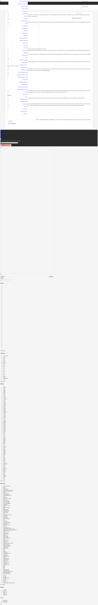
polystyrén (5, 561)
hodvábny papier (6, 510)
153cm (4, 405)
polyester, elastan (6, 559)
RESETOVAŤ (51, 276)
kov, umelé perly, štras (7, 522)
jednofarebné (5, 601)
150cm (4, 404)
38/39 (4, 362)
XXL (4, 376)
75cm (4, 465)
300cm (4, 440)
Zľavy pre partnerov (3, 136)
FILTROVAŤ (2, 276)
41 (3, 367)
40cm (4, 449)
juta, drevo (5, 516)
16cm (4, 410)
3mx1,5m (5, 446)
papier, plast (5, 547)
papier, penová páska (6, 546)
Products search (80, 13)
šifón (4, 566)
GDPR (1, 132)
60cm (4, 459)
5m (3, 456)
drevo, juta (5, 497)
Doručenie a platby (3, 135)
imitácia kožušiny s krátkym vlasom (9, 582)
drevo (4, 496)
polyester (4, 557)
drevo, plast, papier (6, 502)
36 (3, 359)
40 (3, 365)
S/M (4, 371)
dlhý (4, 591)
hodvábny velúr (6, 511)
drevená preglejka (6, 494)
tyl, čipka (4, 575)
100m (4, 391)
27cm (4, 433)
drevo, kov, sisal (6, 500)
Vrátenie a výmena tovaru (4, 131)
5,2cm (4, 452)
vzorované (5, 602)
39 (3, 364)
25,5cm (4, 430)
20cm (4, 423)
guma (4, 508)
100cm (4, 390)
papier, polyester (6, 548)
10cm (4, 393)
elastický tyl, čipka (6, 505)
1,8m (4, 389)
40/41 (4, 366)
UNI (4, 379)
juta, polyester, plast (6, 518)
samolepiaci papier (6, 564)
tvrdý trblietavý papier (7, 573)
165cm (4, 409)
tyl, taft (4, 579)
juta (4, 513)
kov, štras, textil (5, 521)
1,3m (4, 386)
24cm (4, 429)
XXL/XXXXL (5, 378)
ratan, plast (5, 563)
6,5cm (4, 458)
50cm (4, 454)
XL (4, 375)
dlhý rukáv (5, 592)
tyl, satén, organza (6, 577)
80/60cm (4, 468)
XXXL (4, 377)
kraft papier (5, 523)
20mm (4, 424)
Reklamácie (2, 133)
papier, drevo (5, 541)
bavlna (4, 488)
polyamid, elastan (6, 556)
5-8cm (4, 451)
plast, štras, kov (5, 555)
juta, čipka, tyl (5, 515)
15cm (4, 406)
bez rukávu (5, 590)
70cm (4, 464)
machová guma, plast (6, 527)
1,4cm (4, 387)
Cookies (1, 137)
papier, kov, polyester (6, 545)
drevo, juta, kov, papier (7, 498)
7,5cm (4, 461)
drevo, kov (5, 499)
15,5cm (4, 403)
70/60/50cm (5, 463)
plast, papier (5, 552)
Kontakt (1, 134)
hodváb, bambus (6, 509)
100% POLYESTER (6, 486)
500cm (4, 453)
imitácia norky (5, 512)
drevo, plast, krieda (6, 501)
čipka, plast (5, 493)
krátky (4, 593)
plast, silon (5, 554)
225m (4, 425)
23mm (4, 428)
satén (4, 565)
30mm (4, 442)
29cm (4, 435)
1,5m (4, 388)
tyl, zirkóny (5, 580)
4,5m (4, 448)
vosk (4, 581)
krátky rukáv (5, 594)
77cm (4, 466)
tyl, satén (4, 576)
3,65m (4, 438)
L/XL (4, 374)
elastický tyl (5, 504)
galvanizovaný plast (6, 507)
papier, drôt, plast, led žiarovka (8, 543)
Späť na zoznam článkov (12, 123)
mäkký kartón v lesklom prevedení (9, 528)
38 (3, 361)
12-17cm (4, 397)
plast (4, 550)
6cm (4, 460)
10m (4, 394)
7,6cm (4, 462)
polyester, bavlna (6, 558)
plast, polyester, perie (6, 553)
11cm (4, 396)
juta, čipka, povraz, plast (7, 514)
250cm (4, 431)
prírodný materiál (6, 562)
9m (3, 478)
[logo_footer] (2, 139)
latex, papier (5, 526)
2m (3, 436)
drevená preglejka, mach (7, 495)
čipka (4, 492)
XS (4, 369)
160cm (4, 408)
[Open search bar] (81, 8)
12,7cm (4, 399)
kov (4, 519)
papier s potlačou (6, 540)
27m (4, 434)
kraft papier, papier (6, 524)
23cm (4, 427)
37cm (4, 444)
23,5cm (4, 426)
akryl (4, 487)
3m (3, 445)
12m (4, 401)
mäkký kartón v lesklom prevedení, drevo (10, 529)
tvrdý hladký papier (6, 570)
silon (4, 567)
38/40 (4, 363)
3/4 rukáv (5, 589)
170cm (4, 412)
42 (3, 368)
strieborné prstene (47, 70)
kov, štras (4, 520)
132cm (4, 402)
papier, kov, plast (6, 544)
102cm (4, 392)
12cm (4, 400)
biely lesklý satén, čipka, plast (8, 490)
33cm (4, 443)
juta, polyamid (5, 517)
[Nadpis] (46, 53)
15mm (4, 407)
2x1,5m (4, 437)
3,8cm (4, 439)
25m (4, 432)
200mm (4, 422)
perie (4, 549)
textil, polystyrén (6, 569)
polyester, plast (5, 560)
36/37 (4, 360)
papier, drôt (5, 542)
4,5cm (4, 447)
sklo (4, 568)
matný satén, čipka (6, 530)
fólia (4, 506)
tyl (3, 574)
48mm (4, 450)
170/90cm (5, 411)
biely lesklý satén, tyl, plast (7, 491)
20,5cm (4, 421)
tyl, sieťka (5, 578)
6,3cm (4, 457)
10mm (4, 395)
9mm (4, 479)
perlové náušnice (67, 90)
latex (4, 525)
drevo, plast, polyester (7, 503)
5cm (4, 455)
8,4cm (4, 467)
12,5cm (4, 398)
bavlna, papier (5, 489)
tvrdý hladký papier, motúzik (8, 571)
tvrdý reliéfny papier (6, 572)
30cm (4, 441)
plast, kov (5, 551)
